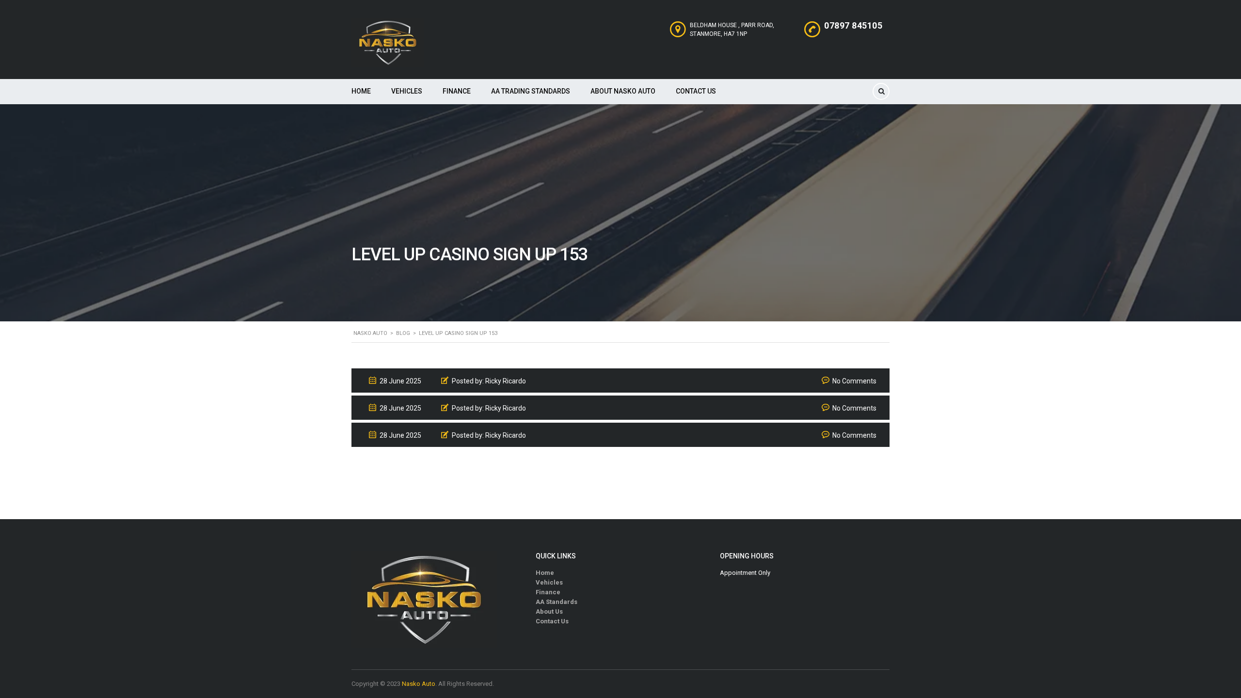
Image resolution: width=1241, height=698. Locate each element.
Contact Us (696, 91)
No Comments (854, 381)
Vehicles (406, 91)
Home (361, 91)
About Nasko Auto (622, 91)
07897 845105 (853, 25)
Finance (457, 91)
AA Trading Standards (530, 91)
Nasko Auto (418, 683)
